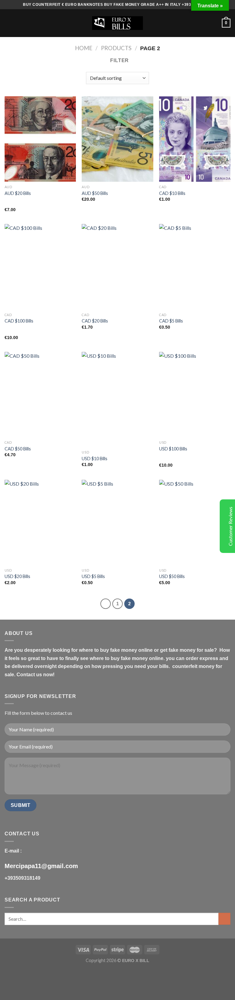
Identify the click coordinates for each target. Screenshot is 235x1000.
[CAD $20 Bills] (117, 266)
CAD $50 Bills (18, 448)
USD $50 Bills (172, 576)
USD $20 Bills (17, 576)
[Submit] (224, 919)
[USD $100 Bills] (194, 394)
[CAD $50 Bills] (40, 394)
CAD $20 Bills (95, 320)
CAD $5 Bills (171, 320)
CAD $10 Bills (172, 193)
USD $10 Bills (94, 458)
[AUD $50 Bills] (117, 139)
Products (116, 48)
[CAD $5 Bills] (194, 266)
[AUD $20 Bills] (40, 139)
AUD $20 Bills (18, 193)
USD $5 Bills (93, 576)
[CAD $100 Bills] (40, 266)
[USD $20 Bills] (40, 522)
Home (83, 48)
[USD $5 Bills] (117, 522)
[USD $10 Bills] (117, 399)
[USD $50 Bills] (194, 522)
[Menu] (8, 23)
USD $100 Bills (173, 448)
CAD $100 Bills (19, 320)
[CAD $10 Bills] (194, 139)
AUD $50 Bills (95, 193)
